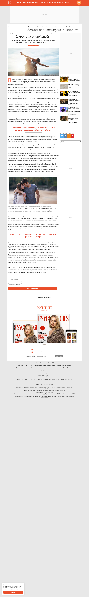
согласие (37, 349)
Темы (36, 2)
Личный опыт (44, 2)
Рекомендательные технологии (55, 368)
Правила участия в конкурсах (64, 365)
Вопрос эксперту (47, 365)
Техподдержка (44, 370)
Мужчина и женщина (33, 45)
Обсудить (51, 33)
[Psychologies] (10, 2)
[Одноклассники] (49, 362)
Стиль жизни (52, 2)
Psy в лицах (60, 2)
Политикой (36, 352)
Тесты (79, 2)
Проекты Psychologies (68, 368)
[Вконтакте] (44, 362)
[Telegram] (40, 362)
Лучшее (19, 2)
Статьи (24, 2)
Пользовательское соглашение (23, 368)
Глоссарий (67, 2)
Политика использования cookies (38, 368)
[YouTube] (53, 362)
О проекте (20, 365)
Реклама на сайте (28, 365)
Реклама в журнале (37, 365)
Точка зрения (30, 2)
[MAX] (36, 362)
